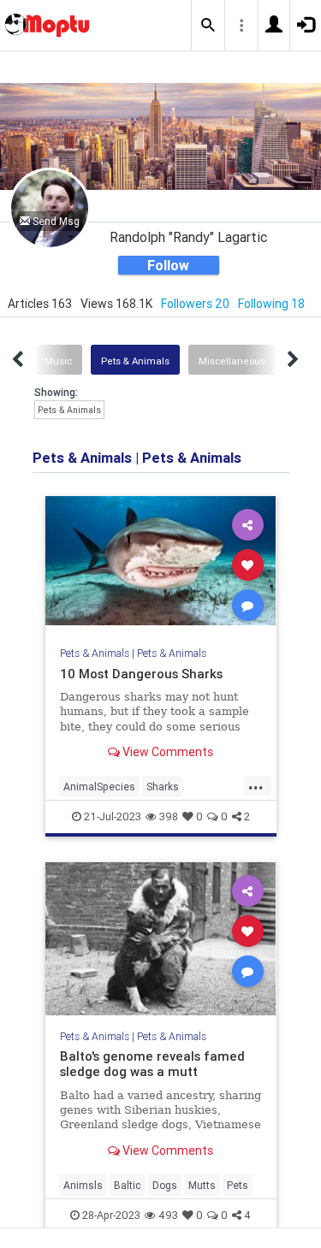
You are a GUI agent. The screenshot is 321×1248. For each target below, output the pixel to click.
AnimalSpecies (99, 786)
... (256, 785)
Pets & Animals (135, 361)
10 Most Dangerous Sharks (141, 673)
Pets (237, 1185)
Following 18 (271, 303)
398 (168, 816)
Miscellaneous (232, 361)
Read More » (161, 563)
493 (168, 1215)
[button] (208, 26)
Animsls (83, 1185)
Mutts (202, 1185)
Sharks (162, 786)
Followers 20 (195, 303)
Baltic (127, 1185)
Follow (168, 265)
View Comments (166, 752)
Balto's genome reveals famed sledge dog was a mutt (152, 1063)
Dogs (164, 1185)
